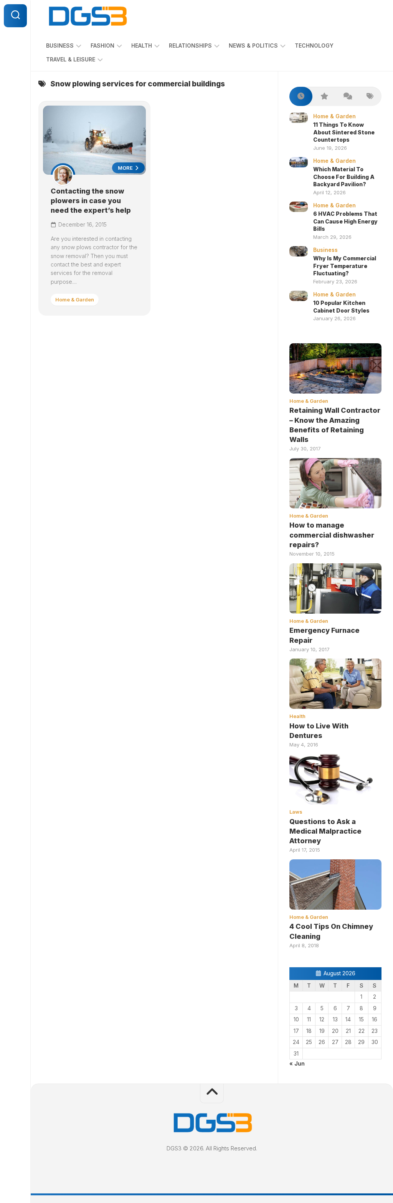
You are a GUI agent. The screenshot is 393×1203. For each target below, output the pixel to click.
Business (60, 45)
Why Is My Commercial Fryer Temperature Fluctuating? (344, 265)
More (126, 168)
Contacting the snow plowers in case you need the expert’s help (91, 200)
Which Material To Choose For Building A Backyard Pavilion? (344, 176)
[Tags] (369, 96)
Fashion (102, 45)
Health (141, 45)
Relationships (190, 45)
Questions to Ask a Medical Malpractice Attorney (325, 831)
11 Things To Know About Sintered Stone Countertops (344, 132)
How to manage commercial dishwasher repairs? (331, 534)
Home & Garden (74, 299)
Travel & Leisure (70, 59)
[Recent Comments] (346, 96)
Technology (314, 45)
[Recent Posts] (300, 96)
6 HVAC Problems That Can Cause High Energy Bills (345, 221)
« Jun (297, 1063)
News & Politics (253, 45)
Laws (295, 812)
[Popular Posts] (323, 96)
